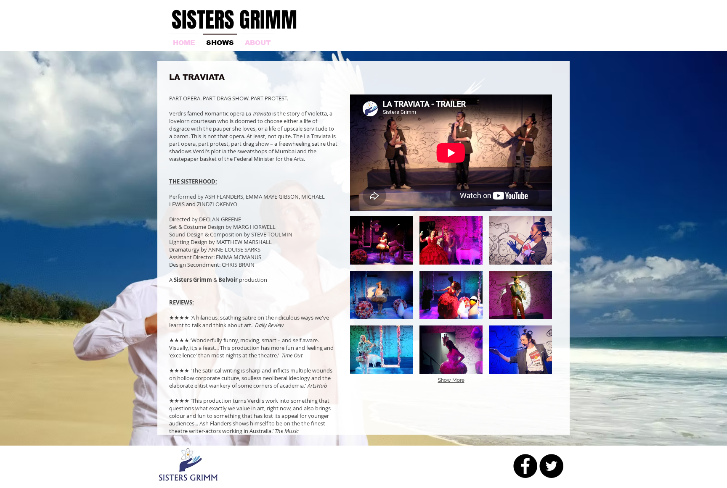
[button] (381, 240)
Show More (451, 380)
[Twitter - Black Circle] (551, 466)
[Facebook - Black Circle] (525, 466)
